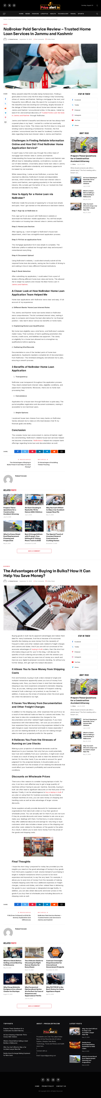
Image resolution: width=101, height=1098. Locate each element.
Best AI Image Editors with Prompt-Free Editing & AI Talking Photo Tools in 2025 (34, 537)
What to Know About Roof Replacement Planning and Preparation (11, 537)
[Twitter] (5, 104)
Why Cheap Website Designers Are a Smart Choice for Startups (12, 989)
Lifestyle (44, 14)
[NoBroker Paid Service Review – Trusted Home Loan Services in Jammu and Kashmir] (50, 66)
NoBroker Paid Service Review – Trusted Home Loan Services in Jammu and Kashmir (49, 917)
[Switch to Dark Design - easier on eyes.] (97, 5)
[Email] (5, 122)
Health (53, 14)
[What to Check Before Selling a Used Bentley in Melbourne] (76, 193)
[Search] (97, 14)
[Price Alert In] (50, 5)
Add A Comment (34, 551)
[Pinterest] (5, 117)
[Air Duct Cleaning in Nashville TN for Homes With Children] (34, 499)
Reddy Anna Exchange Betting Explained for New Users (88, 1045)
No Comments (39, 39)
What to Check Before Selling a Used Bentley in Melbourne (88, 194)
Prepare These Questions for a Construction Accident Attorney (11, 511)
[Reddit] (5, 108)
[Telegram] (5, 113)
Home (21, 14)
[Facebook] (5, 99)
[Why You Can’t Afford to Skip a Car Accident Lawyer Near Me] (55, 499)
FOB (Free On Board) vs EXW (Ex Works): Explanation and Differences (19, 917)
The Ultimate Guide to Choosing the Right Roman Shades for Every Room (34, 964)
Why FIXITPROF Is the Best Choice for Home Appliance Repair (55, 989)
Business (6, 566)
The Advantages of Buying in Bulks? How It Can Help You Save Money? (19, 465)
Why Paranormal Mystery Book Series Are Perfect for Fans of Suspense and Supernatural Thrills (34, 991)
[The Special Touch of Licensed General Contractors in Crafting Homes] (55, 526)
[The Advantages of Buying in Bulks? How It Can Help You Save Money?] (50, 608)
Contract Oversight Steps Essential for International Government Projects (55, 964)
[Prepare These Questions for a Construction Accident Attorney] (12, 499)
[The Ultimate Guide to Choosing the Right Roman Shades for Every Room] (34, 952)
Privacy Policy (48, 1086)
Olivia (74, 164)
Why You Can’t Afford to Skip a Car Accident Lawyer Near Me (55, 510)
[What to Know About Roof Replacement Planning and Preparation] (12, 526)
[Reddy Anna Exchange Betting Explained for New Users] (74, 1045)
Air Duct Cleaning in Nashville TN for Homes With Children (33, 510)
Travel (73, 14)
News (27, 14)
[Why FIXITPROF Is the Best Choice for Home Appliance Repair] (55, 978)
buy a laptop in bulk (53, 792)
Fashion (35, 14)
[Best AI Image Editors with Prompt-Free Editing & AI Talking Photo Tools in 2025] (34, 526)
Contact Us (61, 1086)
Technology (63, 14)
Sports (81, 14)
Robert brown (14, 39)
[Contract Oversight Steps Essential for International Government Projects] (55, 952)
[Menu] (4, 14)
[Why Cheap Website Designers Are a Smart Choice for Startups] (12, 978)
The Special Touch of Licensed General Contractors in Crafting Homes (54, 537)
